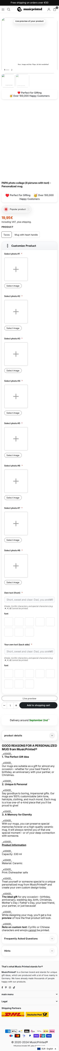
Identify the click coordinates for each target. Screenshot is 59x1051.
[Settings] (49, 9)
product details (13, 735)
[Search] (8, 9)
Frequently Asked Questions (21, 938)
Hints (7, 950)
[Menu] (3, 9)
